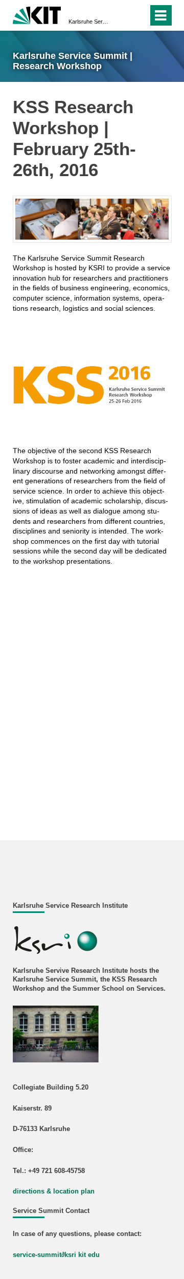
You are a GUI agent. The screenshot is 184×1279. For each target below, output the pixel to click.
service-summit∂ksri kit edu (56, 1255)
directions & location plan (54, 1191)
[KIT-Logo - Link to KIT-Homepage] (37, 14)
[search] (138, 15)
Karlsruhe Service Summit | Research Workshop (88, 21)
